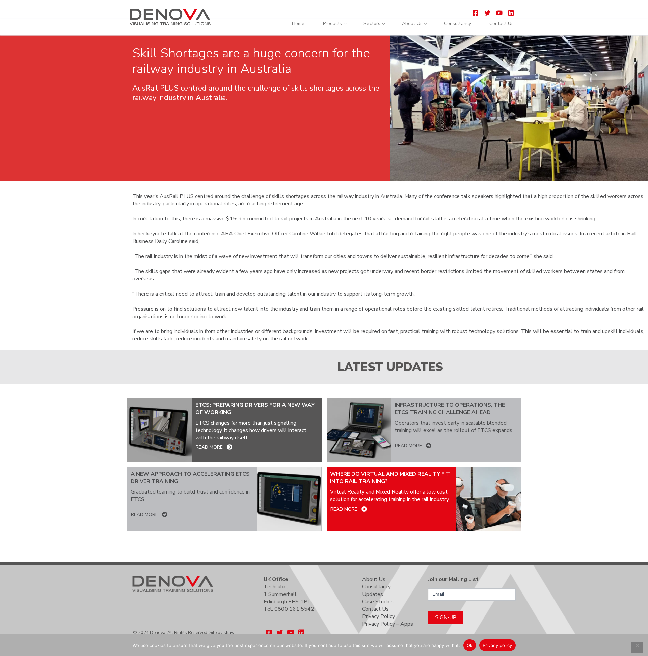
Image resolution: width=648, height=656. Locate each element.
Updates (372, 594)
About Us (373, 579)
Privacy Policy (378, 616)
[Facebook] (476, 13)
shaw (229, 633)
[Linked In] (511, 13)
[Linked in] (301, 633)
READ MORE (209, 447)
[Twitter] (487, 13)
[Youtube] (499, 13)
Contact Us (375, 609)
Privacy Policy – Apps (387, 624)
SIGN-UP (445, 617)
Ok (470, 645)
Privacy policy (497, 645)
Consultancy (376, 586)
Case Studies (378, 601)
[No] (637, 647)
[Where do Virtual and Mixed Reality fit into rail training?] (488, 499)
